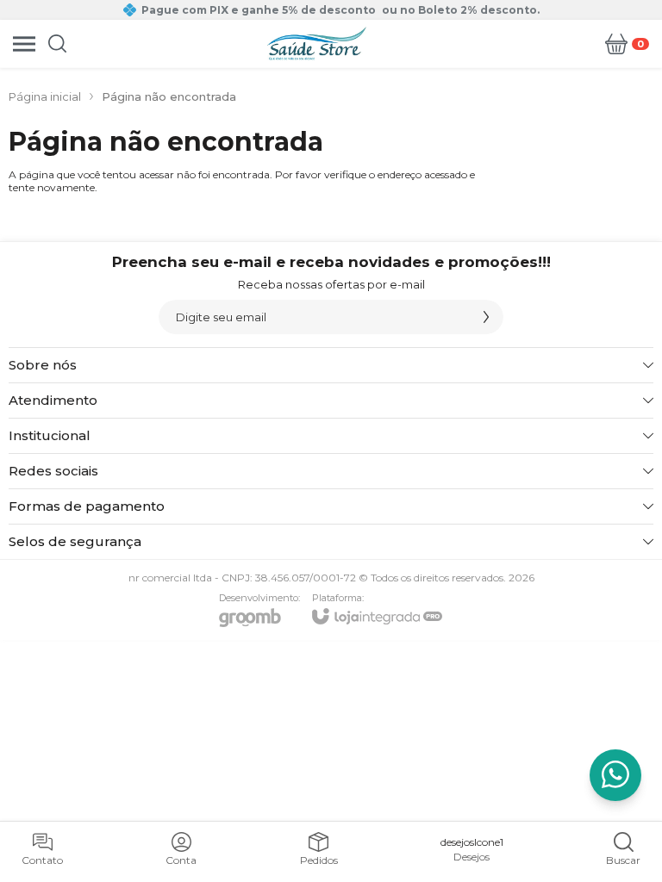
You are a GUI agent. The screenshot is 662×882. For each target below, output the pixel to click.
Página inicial (45, 96)
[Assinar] (486, 317)
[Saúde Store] (316, 43)
